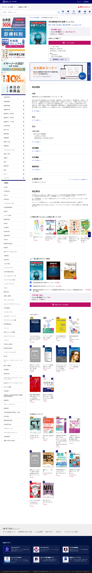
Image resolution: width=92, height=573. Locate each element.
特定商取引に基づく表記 (25, 531)
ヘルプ (72, 571)
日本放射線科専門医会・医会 (12, 412)
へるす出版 (7, 263)
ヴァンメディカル (9, 300)
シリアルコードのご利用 (71, 531)
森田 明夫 (65, 24)
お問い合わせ (79, 571)
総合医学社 (7, 231)
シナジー (6, 340)
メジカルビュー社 (9, 203)
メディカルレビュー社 (10, 275)
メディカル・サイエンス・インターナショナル (13, 378)
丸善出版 (6, 259)
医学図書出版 (7, 324)
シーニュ (6, 328)
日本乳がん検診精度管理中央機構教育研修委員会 (13, 395)
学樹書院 (6, 369)
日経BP (6, 247)
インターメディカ (9, 284)
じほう (5, 288)
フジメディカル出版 (9, 280)
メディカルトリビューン (11, 432)
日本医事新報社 (8, 207)
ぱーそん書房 (7, 387)
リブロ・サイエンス (9, 336)
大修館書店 (7, 436)
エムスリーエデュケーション (12, 304)
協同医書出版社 (8, 420)
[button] (89, 234)
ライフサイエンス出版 (10, 320)
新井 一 (50, 24)
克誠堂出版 (7, 235)
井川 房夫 (59, 24)
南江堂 (5, 356)
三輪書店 (6, 255)
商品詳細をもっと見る (58, 59)
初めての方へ (49, 531)
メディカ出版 (7, 215)
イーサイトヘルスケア (10, 352)
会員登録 (85, 1)
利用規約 (36, 571)
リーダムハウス (8, 312)
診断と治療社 (7, 296)
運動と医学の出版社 (9, 440)
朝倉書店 (6, 400)
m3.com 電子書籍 (34, 17)
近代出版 (6, 416)
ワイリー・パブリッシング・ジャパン (13, 361)
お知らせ (58, 531)
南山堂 (5, 211)
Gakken (6, 239)
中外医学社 (7, 191)
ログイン (79, 1)
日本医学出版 (7, 424)
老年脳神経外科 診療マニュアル (43, 282)
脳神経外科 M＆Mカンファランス (44, 286)
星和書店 (6, 408)
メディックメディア (9, 404)
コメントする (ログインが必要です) (77, 179)
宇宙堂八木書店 (8, 344)
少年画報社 (7, 308)
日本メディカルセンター (11, 251)
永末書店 (6, 391)
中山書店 (6, 227)
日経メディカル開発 (9, 332)
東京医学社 (7, 373)
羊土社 (5, 195)
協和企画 (6, 292)
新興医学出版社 (8, 243)
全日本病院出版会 (9, 271)
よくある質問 (39, 531)
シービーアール (8, 267)
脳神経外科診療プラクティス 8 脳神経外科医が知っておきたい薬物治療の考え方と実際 (58, 290)
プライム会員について (9, 531)
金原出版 (6, 199)
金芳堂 (5, 223)
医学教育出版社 (8, 348)
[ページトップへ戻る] (87, 570)
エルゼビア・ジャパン (10, 316)
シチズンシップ (8, 428)
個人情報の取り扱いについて (46, 571)
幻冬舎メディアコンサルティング (13, 383)
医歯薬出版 (7, 219)
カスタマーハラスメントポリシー (62, 571)
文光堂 (5, 187)
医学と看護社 (7, 365)
